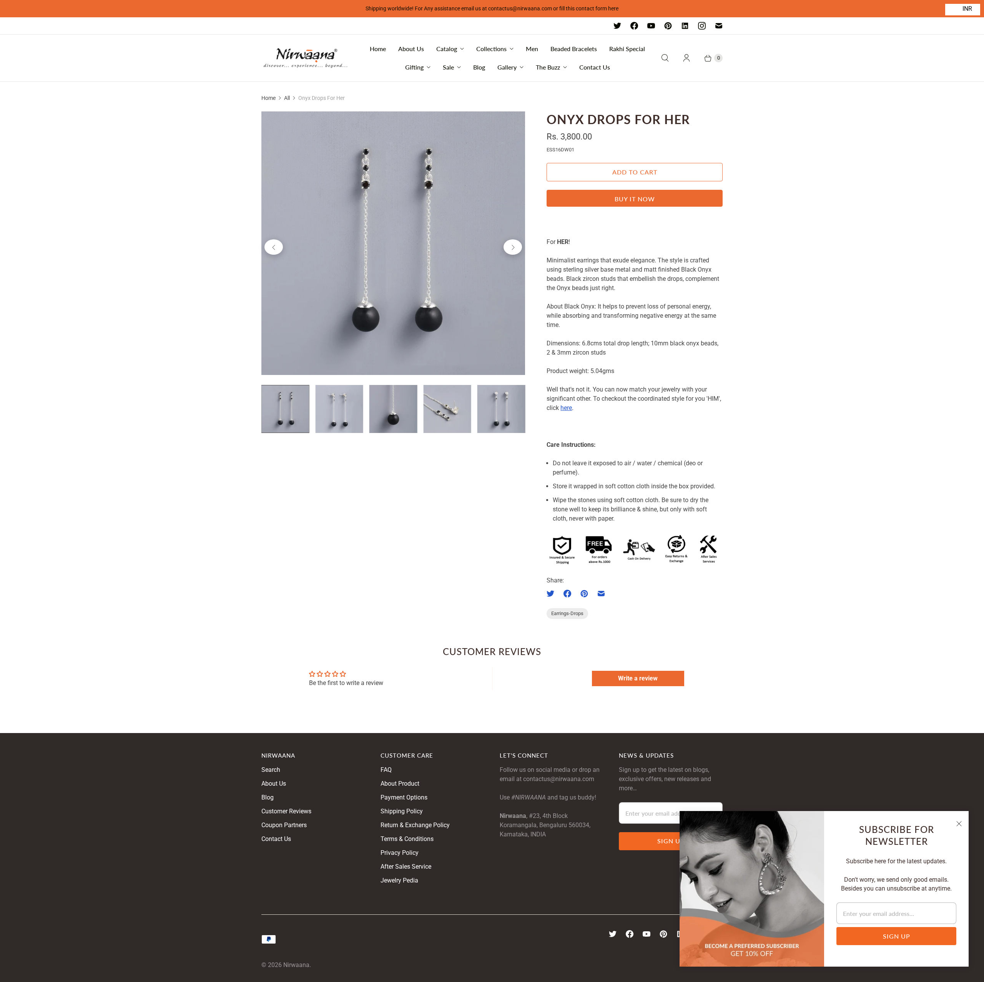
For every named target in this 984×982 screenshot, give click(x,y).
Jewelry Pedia (399, 880)
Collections (491, 48)
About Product (400, 783)
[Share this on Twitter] (553, 593)
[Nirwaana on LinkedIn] (684, 25)
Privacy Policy (400, 852)
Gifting (414, 67)
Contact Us (594, 67)
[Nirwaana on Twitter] (617, 25)
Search (270, 769)
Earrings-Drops (567, 613)
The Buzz (548, 67)
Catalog (446, 48)
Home (378, 48)
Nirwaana (296, 965)
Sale (448, 67)
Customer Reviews (286, 811)
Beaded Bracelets (573, 48)
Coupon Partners (284, 825)
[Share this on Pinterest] (584, 593)
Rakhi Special (627, 48)
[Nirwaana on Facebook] (634, 25)
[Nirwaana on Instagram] (701, 25)
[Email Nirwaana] (718, 25)
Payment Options (404, 797)
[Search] (665, 58)
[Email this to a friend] (601, 593)
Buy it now (635, 198)
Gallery (507, 67)
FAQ (386, 769)
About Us (411, 48)
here (566, 407)
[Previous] (273, 247)
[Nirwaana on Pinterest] (668, 25)
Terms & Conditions (407, 839)
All (287, 98)
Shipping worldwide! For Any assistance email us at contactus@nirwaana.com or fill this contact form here (492, 8)
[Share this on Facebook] (567, 593)
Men (532, 48)
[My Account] (686, 58)
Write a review (638, 678)
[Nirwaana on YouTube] (651, 25)
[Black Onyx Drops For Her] (393, 243)
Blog (479, 67)
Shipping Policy (402, 811)
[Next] (513, 247)
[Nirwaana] (305, 58)
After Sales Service (406, 866)
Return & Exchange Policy (415, 825)
